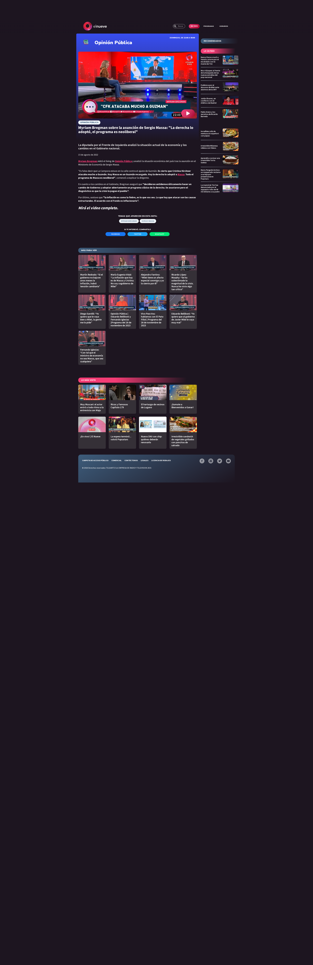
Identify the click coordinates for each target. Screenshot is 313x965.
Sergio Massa (148, 221)
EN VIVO (194, 26)
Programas (208, 26)
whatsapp (159, 234)
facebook (115, 234)
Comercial (116, 460)
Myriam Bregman (129, 221)
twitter (137, 234)
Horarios (223, 26)
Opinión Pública (89, 122)
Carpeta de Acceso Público (95, 460)
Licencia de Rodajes (161, 460)
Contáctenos (131, 460)
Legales (144, 460)
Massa (181, 174)
